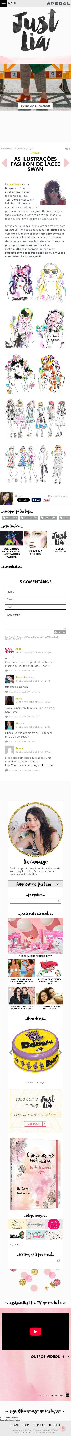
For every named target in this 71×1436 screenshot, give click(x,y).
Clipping (39, 1425)
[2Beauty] (17, 1224)
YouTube (48, 3)
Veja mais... (16, 1244)
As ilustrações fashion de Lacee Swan (35, 164)
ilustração (30, 517)
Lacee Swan (13, 184)
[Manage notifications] (63, 1428)
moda (66, 517)
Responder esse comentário (24, 670)
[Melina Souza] (35, 1224)
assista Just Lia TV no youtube (35, 1303)
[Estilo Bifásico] (17, 1235)
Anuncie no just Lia (34, 884)
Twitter (60, 3)
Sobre (26, 1425)
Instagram (52, 3)
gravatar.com (13, 639)
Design (35, 153)
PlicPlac (52, 1432)
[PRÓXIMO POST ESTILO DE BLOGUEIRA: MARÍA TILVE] (66, 163)
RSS (68, 3)
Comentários (59, 496)
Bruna (19, 748)
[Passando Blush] (35, 1235)
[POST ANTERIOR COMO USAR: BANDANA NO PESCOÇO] (4, 163)
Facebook (56, 3)
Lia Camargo (27, 1432)
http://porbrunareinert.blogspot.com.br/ (29, 765)
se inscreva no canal (51, 1395)
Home (14, 1425)
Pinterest (64, 3)
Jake (19, 648)
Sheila (20, 723)
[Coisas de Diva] (54, 1224)
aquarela (11, 517)
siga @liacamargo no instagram (36, 1411)
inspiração (50, 517)
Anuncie (54, 1425)
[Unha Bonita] (54, 1235)
